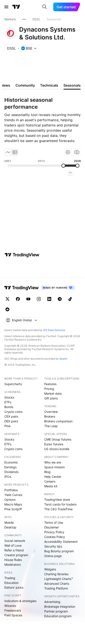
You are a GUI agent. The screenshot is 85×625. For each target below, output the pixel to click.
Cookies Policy (54, 537)
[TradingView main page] (16, 7)
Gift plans (51, 398)
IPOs (7, 476)
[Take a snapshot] (77, 152)
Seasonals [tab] (72, 85)
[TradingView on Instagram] (39, 299)
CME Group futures (57, 439)
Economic (11, 462)
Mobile (9, 522)
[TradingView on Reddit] (7, 309)
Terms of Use (53, 522)
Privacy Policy (54, 532)
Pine (7, 426)
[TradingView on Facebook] (18, 299)
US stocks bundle (56, 449)
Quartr (63, 358)
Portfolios (11, 490)
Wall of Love (13, 545)
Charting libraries (56, 574)
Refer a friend (14, 550)
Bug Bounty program (59, 551)
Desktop (10, 527)
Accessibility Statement (61, 541)
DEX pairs (11, 421)
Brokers (49, 416)
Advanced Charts (56, 583)
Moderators (12, 564)
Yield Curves (13, 495)
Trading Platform (56, 588)
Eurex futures (53, 444)
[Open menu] (6, 7)
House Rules (13, 560)
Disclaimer (51, 527)
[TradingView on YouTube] (28, 299)
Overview (51, 411)
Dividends (11, 472)
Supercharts (13, 384)
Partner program (56, 611)
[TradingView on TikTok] (70, 299)
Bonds (8, 407)
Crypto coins (13, 411)
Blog (47, 472)
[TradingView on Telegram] (60, 299)
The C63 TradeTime (58, 509)
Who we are (52, 462)
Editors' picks (13, 587)
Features (50, 384)
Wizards (10, 605)
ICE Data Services (54, 330)
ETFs (7, 402)
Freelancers (12, 610)
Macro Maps (13, 504)
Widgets (50, 569)
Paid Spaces (13, 615)
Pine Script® (13, 509)
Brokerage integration (59, 606)
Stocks (9, 397)
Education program (57, 616)
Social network (14, 541)
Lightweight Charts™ (58, 579)
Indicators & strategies (20, 601)
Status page (53, 556)
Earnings (10, 467)
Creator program (16, 555)
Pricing (49, 389)
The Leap (51, 426)
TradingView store (57, 499)
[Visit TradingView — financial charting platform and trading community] (22, 255)
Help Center (52, 476)
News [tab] (5, 85)
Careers (49, 481)
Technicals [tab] (49, 85)
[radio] (8, 152)
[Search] (44, 7)
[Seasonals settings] (67, 152)
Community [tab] (25, 85)
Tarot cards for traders (60, 504)
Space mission (54, 467)
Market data (53, 393)
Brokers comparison (58, 421)
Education (11, 583)
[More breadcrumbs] (24, 19)
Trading (9, 578)
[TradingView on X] (7, 299)
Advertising (52, 602)
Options (9, 499)
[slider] (63, 166)
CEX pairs (11, 416)
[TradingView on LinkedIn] (49, 299)
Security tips (53, 546)
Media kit (50, 486)
